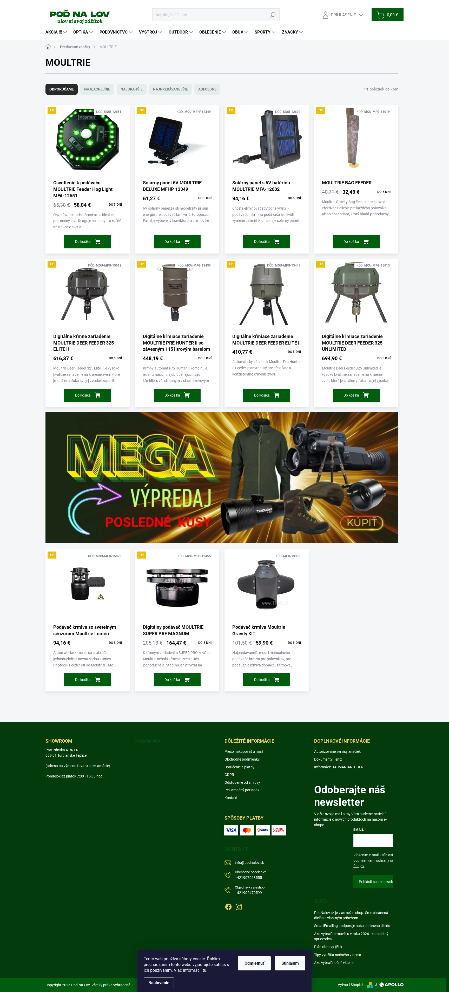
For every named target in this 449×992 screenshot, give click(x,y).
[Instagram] (239, 906)
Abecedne (207, 89)
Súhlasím (290, 963)
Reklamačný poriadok (241, 790)
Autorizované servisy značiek (337, 751)
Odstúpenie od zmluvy (242, 782)
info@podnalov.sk (249, 862)
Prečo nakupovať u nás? (243, 751)
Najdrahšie (132, 89)
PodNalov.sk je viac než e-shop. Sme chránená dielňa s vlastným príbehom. (351, 915)
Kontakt (230, 798)
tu (204, 970)
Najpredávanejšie (170, 89)
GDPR (229, 775)
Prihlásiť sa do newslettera (380, 882)
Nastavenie (158, 982)
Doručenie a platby (239, 767)
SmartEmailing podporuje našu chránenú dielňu (352, 926)
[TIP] (87, 142)
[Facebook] (228, 906)
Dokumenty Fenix (328, 759)
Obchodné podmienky (242, 759)
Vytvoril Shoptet (351, 985)
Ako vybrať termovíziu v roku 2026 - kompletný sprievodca (351, 936)
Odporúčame (61, 89)
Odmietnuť (254, 963)
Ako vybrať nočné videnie (334, 963)
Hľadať (273, 15)
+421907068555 (250, 875)
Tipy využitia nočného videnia (337, 955)
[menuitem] (56, 32)
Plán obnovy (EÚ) (328, 947)
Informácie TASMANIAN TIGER (339, 767)
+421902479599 (250, 890)
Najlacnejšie (97, 89)
